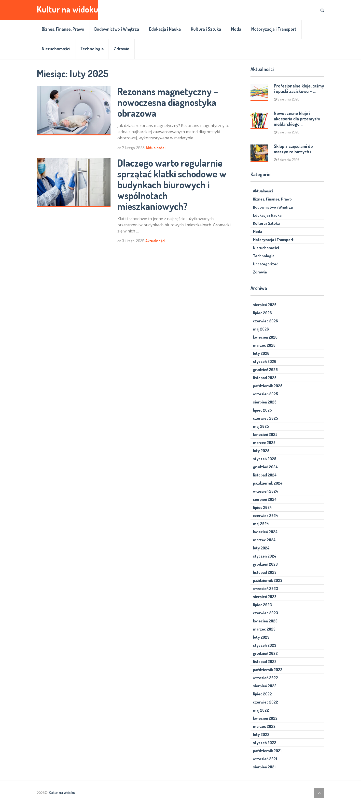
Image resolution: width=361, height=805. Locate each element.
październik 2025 (267, 385)
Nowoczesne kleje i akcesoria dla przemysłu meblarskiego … (297, 119)
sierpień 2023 (265, 596)
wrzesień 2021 (265, 758)
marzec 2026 (264, 345)
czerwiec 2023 (265, 612)
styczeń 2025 (264, 458)
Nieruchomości (56, 48)
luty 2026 (261, 353)
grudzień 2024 (265, 466)
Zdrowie (121, 48)
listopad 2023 (265, 572)
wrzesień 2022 (265, 677)
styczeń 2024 (264, 556)
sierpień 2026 (265, 304)
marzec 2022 (264, 726)
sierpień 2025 (265, 402)
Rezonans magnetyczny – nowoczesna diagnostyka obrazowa (167, 102)
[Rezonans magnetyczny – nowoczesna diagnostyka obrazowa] (74, 110)
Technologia (92, 48)
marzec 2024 (264, 539)
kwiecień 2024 (265, 531)
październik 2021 (267, 750)
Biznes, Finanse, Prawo (63, 29)
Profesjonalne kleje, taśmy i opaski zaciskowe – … (299, 88)
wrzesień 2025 (265, 393)
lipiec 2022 (262, 693)
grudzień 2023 (265, 564)
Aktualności (156, 147)
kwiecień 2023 (265, 620)
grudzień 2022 (265, 653)
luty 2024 (261, 548)
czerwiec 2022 (265, 702)
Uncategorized (265, 263)
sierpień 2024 (265, 499)
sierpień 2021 (264, 766)
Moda (236, 29)
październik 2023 (267, 580)
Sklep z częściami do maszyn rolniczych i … (294, 149)
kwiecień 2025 (265, 434)
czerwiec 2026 (265, 320)
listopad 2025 (265, 377)
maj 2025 (261, 426)
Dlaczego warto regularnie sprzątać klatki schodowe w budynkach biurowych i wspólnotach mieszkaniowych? (171, 184)
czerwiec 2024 (265, 515)
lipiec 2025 (262, 410)
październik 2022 (267, 669)
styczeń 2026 (264, 361)
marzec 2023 (264, 629)
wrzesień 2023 (265, 588)
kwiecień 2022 (265, 718)
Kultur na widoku (67, 9)
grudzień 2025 (265, 369)
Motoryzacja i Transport (273, 29)
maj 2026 (261, 329)
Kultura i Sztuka (206, 29)
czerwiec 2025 (265, 418)
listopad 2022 (265, 661)
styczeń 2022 (264, 742)
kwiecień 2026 (265, 337)
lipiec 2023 (262, 604)
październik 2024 (267, 483)
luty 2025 (261, 450)
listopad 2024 (265, 475)
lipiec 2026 (262, 312)
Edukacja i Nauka (165, 29)
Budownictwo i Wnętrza (116, 29)
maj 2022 (261, 710)
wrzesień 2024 (265, 491)
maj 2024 (261, 523)
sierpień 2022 (265, 685)
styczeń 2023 (264, 645)
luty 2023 (261, 637)
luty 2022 (261, 734)
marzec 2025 (264, 442)
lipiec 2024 (262, 507)
